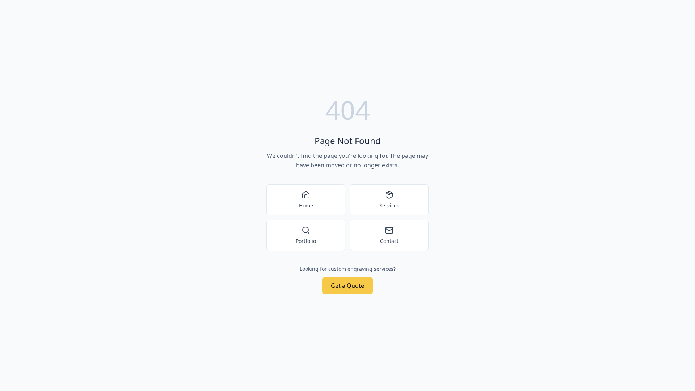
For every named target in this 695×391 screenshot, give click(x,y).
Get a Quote (347, 286)
